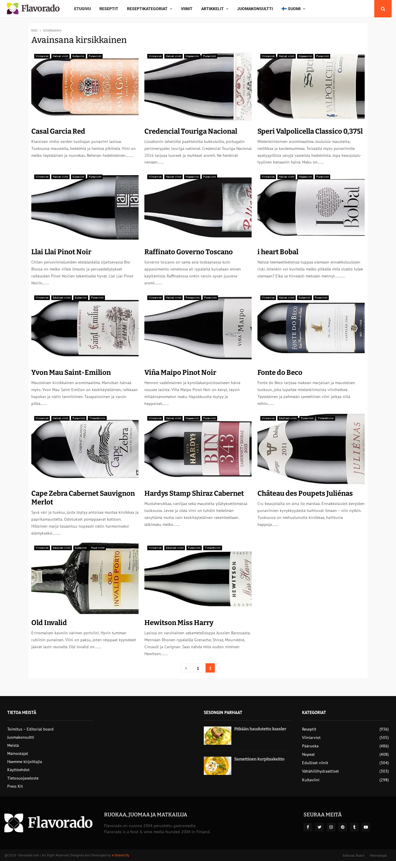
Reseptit (108, 8)
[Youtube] (366, 827)
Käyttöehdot (18, 769)
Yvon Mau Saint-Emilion (71, 372)
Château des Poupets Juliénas (305, 493)
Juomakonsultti (255, 8)
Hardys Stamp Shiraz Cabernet (194, 493)
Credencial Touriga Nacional (190, 131)
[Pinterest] (342, 827)
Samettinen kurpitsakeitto (259, 759)
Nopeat (308, 754)
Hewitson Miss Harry (178, 623)
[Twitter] (319, 827)
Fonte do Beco (279, 372)
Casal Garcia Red (58, 131)
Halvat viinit (60, 56)
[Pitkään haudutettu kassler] (217, 735)
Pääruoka (310, 746)
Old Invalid (49, 623)
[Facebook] (308, 827)
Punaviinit (95, 56)
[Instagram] (331, 827)
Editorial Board (353, 855)
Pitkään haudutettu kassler (260, 728)
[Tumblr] (354, 827)
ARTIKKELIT (212, 8)
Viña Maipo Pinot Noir (180, 372)
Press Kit (15, 786)
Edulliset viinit (61, 297)
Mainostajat (17, 753)
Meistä (13, 745)
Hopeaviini (192, 56)
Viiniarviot (42, 56)
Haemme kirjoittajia (24, 761)
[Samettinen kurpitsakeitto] (217, 766)
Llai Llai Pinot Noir (61, 252)
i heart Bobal (277, 252)
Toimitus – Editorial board (30, 729)
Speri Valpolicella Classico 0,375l (310, 131)
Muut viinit (97, 548)
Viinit (186, 8)
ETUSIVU (82, 8)
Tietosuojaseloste (23, 778)
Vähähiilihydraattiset (320, 771)
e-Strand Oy (120, 855)
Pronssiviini (193, 297)
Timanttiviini (97, 418)
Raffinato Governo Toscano (188, 252)
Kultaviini (78, 56)
